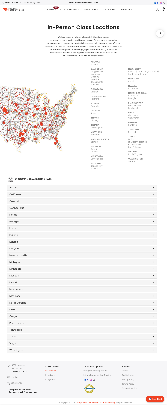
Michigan (81, 262)
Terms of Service (129, 388)
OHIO (131, 112)
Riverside (95, 79)
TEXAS (131, 136)
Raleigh (132, 98)
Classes (52, 9)
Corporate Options (68, 9)
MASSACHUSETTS (100, 139)
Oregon (81, 316)
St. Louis (95, 168)
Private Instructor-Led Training (97, 375)
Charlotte (133, 95)
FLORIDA (95, 103)
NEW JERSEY (134, 68)
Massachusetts (81, 255)
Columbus (133, 117)
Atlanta (94, 113)
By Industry (50, 375)
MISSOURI (96, 163)
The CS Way (108, 9)
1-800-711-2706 (11, 2)
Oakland (95, 76)
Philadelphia (134, 105)
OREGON (132, 122)
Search (125, 370)
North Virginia (135, 154)
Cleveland (133, 115)
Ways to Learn (90, 9)
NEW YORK (133, 78)
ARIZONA (95, 61)
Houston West (135, 144)
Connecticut (81, 208)
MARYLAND (96, 132)
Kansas (81, 241)
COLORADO (97, 89)
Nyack (131, 81)
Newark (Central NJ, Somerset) (143, 71)
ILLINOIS (95, 117)
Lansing (94, 151)
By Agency (50, 379)
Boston (94, 141)
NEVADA (132, 85)
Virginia (81, 343)
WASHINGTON (135, 158)
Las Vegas (133, 88)
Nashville (132, 132)
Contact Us (27, 2)
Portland (132, 124)
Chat (38, 2)
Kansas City (97, 165)
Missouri (81, 275)
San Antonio (134, 147)
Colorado (81, 201)
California (81, 194)
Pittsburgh (133, 108)
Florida (81, 214)
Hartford (95, 98)
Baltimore (95, 134)
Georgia (81, 221)
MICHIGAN (96, 146)
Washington (81, 350)
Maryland (81, 248)
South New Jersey (137, 74)
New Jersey (81, 289)
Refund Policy (128, 384)
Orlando (95, 106)
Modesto (95, 74)
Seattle (131, 161)
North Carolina (81, 302)
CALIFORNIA (97, 68)
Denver (94, 91)
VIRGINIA (132, 151)
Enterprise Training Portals (95, 370)
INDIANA (95, 124)
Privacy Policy (128, 379)
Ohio (81, 309)
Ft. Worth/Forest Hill (137, 141)
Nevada (81, 282)
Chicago (95, 120)
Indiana (81, 235)
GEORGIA (95, 110)
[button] (160, 33)
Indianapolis (97, 127)
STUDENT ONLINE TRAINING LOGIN (83, 2)
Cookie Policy (128, 375)
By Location (50, 370)
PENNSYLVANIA (135, 102)
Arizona (81, 187)
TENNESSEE (133, 129)
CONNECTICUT (98, 96)
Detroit (94, 149)
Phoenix (95, 64)
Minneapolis (97, 158)
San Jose (95, 84)
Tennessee (81, 329)
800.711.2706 (16, 383)
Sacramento (97, 81)
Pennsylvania (81, 323)
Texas (81, 336)
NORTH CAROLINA (137, 93)
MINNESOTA (97, 156)
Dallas (131, 139)
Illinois (81, 228)
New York (81, 296)
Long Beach (97, 71)
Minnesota (81, 268)
